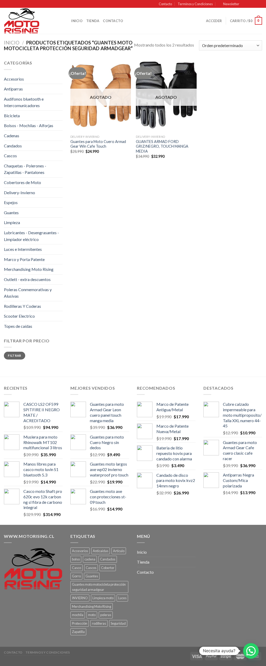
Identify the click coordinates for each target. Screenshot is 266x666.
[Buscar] (66, 21)
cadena (89, 559)
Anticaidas (100, 551)
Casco (76, 568)
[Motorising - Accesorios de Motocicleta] (30, 21)
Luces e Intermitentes (23, 249)
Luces (122, 598)
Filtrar (14, 355)
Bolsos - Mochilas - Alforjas (28, 125)
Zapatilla (78, 632)
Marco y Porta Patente (24, 259)
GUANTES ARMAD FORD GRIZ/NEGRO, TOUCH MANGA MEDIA (162, 146)
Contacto (165, 4)
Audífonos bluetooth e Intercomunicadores (24, 102)
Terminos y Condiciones (195, 4)
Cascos (10, 155)
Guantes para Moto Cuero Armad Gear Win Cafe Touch (98, 144)
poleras (105, 615)
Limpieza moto (103, 598)
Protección (79, 623)
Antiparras (13, 88)
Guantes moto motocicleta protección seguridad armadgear (99, 587)
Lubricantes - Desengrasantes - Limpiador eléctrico (31, 236)
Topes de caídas (18, 326)
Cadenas (11, 135)
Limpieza (12, 222)
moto (92, 615)
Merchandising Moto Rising (29, 269)
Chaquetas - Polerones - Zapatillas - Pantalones (25, 169)
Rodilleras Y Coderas (22, 306)
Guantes (11, 212)
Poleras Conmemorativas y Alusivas (28, 293)
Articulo (118, 551)
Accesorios (14, 78)
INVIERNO (80, 598)
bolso (76, 559)
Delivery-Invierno (19, 192)
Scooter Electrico (19, 316)
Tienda (92, 21)
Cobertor (107, 568)
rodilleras (99, 623)
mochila (77, 615)
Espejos (11, 202)
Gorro (76, 576)
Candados (13, 145)
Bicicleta (12, 115)
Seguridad (118, 623)
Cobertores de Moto (22, 182)
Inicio (77, 21)
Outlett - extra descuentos (27, 279)
